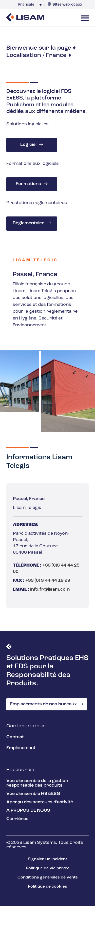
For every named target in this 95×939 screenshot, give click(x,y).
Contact (15, 737)
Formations (28, 184)
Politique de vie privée (47, 868)
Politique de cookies (47, 887)
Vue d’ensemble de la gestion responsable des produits (37, 783)
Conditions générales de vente (47, 877)
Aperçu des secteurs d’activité (39, 802)
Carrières (17, 819)
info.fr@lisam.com (50, 589)
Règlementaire (28, 223)
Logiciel (28, 145)
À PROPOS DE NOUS (28, 810)
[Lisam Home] (25, 18)
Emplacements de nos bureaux (43, 704)
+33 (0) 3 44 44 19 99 (47, 580)
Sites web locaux (67, 5)
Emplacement (20, 748)
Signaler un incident (47, 859)
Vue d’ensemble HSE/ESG (33, 794)
